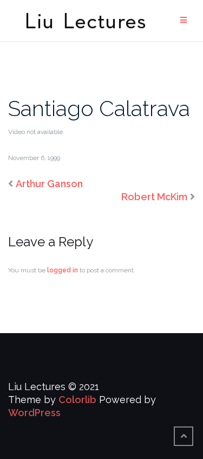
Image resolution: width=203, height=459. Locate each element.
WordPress (34, 412)
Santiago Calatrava (99, 108)
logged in (62, 270)
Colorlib (77, 399)
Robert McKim (154, 196)
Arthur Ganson (49, 183)
